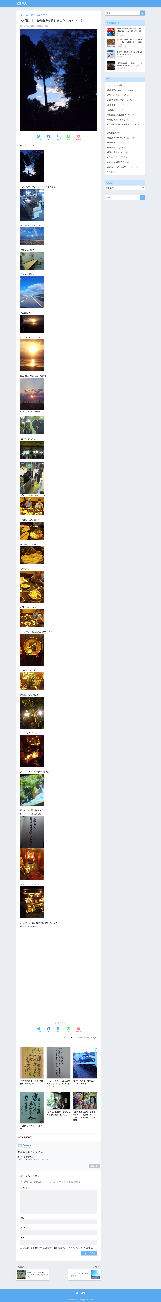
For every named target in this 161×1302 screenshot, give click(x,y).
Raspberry (27, 1145)
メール (24, 1228)
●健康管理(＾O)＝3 (116, 147)
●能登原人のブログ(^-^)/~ (86, 1037)
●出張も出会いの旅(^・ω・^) (121, 100)
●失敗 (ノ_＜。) (115, 110)
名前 (23, 1218)
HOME (81, 1292)
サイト (23, 1238)
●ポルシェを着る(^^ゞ (118, 162)
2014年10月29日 (28, 1148)
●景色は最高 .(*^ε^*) (117, 152)
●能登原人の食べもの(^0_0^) (120, 138)
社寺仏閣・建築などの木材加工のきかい (123, 126)
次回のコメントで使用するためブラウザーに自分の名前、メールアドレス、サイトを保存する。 (58, 1248)
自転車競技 (113, 133)
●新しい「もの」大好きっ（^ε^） (122, 167)
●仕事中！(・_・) (115, 105)
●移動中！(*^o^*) (116, 143)
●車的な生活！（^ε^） (118, 120)
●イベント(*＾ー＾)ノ (117, 157)
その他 (111, 172)
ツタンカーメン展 (115, 85)
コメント (25, 1188)
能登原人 (21, 3)
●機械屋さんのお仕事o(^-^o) (120, 115)
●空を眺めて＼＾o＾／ (118, 95)
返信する (94, 1166)
